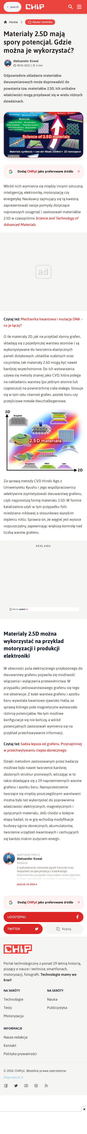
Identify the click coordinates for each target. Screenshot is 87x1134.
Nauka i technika (42, 22)
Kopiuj (66, 929)
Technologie (13, 999)
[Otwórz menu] (79, 7)
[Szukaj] (70, 7)
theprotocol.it (13, 1077)
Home (13, 22)
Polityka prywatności (20, 1054)
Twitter (13, 929)
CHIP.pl (20, 1071)
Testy (8, 1008)
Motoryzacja (13, 1016)
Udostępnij (16, 917)
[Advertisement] (43, 577)
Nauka (52, 999)
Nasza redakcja (15, 1037)
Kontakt (10, 1045)
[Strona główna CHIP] (35, 7)
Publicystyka (57, 1008)
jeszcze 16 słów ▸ (27, 884)
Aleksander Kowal (26, 61)
